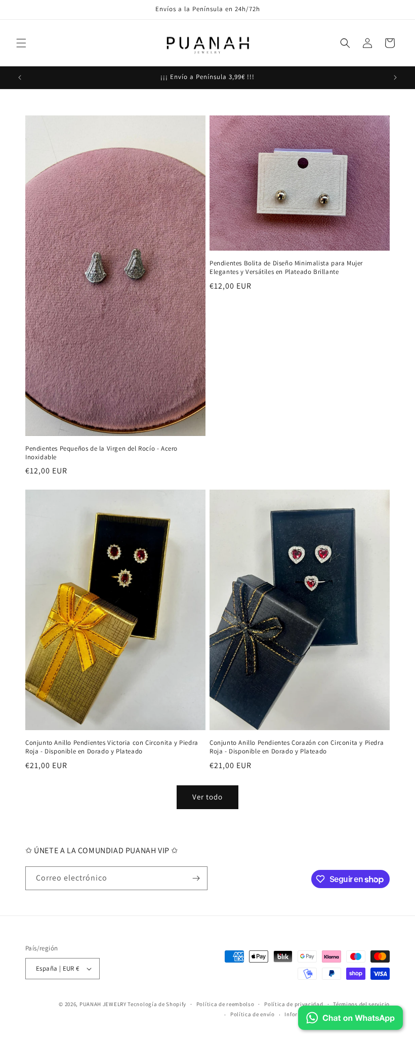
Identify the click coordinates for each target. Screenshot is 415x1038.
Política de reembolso (225, 1004)
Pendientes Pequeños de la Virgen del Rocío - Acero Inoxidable (101, 453)
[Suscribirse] (196, 878)
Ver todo (207, 797)
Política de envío (252, 1014)
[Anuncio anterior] (20, 77)
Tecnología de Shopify (157, 1004)
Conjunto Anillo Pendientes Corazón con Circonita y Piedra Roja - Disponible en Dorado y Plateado (297, 747)
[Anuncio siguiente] (395, 77)
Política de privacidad (293, 1004)
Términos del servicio (361, 1004)
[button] (21, 43)
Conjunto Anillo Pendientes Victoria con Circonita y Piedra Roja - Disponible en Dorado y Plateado (111, 747)
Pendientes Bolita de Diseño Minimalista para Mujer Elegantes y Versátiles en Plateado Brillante (286, 267)
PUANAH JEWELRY (103, 1004)
